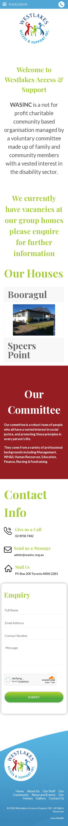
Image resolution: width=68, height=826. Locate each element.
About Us (33, 791)
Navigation (18, 4)
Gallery (41, 798)
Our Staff (49, 791)
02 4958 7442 (61, 4)
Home (20, 791)
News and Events (43, 795)
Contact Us (56, 798)
